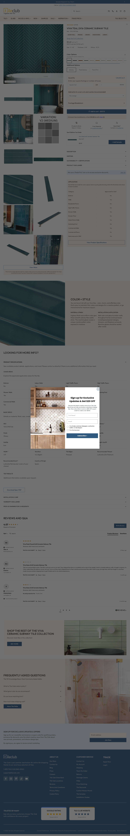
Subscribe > (82, 436)
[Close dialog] (98, 389)
